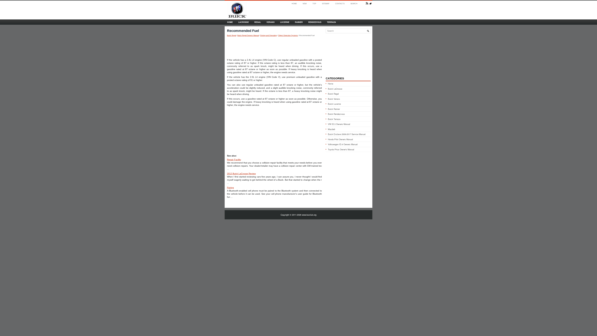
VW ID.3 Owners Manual (339, 124)
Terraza (331, 22)
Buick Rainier (334, 108)
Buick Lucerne (334, 103)
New (305, 4)
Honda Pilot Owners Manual (340, 139)
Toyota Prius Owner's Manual (341, 149)
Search (353, 4)
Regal (257, 22)
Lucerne (284, 22)
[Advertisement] (274, 47)
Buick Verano (334, 98)
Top (314, 4)
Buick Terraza (334, 119)
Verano (270, 22)
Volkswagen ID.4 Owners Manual (343, 144)
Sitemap (325, 4)
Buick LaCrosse (335, 88)
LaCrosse (243, 22)
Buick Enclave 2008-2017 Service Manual (347, 134)
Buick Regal (231, 35)
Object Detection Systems (288, 35)
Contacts (340, 4)
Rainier (299, 22)
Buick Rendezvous (336, 113)
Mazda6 (331, 129)
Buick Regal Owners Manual (248, 35)
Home (294, 4)
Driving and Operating (268, 35)
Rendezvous (314, 22)
